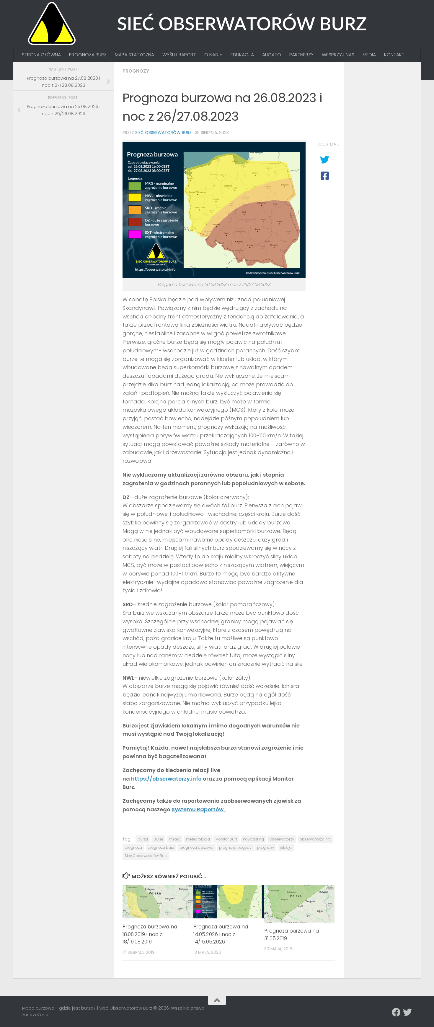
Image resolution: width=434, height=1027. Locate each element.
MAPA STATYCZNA (134, 54)
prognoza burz (161, 847)
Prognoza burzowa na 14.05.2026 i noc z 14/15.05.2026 (220, 934)
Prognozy (136, 71)
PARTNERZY (301, 54)
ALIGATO (271, 54)
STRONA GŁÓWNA (41, 54)
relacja (286, 847)
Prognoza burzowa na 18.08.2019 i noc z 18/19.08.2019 (150, 934)
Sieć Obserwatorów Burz (163, 132)
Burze (158, 839)
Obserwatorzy (282, 839)
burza (143, 839)
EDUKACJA (242, 54)
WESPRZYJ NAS (338, 54)
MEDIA (369, 54)
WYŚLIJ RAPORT (179, 54)
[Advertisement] (66, 165)
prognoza (133, 847)
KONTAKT (394, 54)
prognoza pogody (235, 847)
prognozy (265, 847)
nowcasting (253, 839)
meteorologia (198, 839)
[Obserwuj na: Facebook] (396, 1012)
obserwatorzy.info (315, 839)
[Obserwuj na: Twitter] (407, 1012)
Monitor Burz (226, 839)
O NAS (211, 54)
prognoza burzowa (196, 847)
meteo (174, 839)
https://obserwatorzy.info (166, 778)
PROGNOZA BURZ (88, 54)
